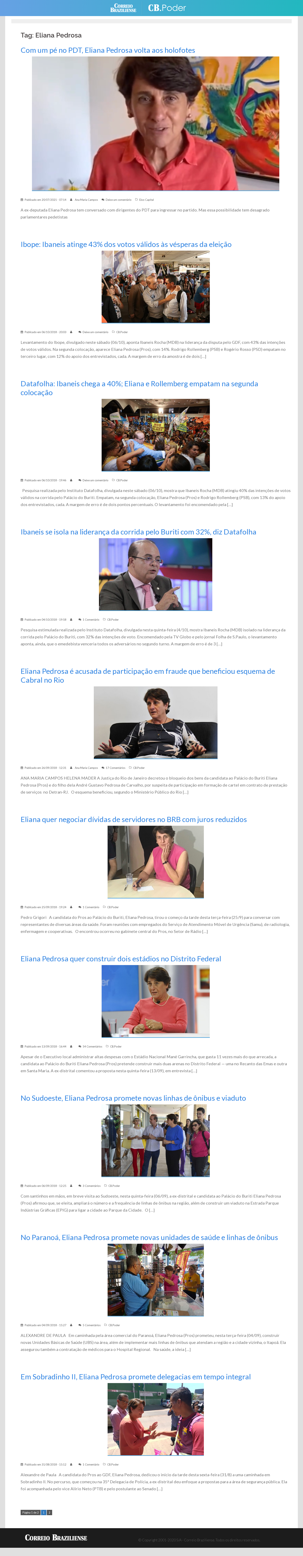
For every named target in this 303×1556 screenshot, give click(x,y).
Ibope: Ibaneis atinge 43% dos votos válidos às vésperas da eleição (126, 244)
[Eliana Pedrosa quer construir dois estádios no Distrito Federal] (156, 1001)
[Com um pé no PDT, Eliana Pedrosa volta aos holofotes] (155, 123)
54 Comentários (92, 1046)
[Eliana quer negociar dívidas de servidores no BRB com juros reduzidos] (156, 862)
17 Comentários (115, 767)
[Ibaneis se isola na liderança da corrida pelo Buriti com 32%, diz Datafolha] (155, 574)
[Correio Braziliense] (126, 7)
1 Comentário (91, 619)
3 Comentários (92, 1185)
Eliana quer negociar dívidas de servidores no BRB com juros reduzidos (134, 819)
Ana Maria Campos (86, 199)
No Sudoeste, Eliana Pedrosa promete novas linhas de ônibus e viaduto (133, 1097)
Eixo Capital (146, 199)
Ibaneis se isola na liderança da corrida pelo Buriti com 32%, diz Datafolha (138, 531)
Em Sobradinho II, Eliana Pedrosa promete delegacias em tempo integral (136, 1376)
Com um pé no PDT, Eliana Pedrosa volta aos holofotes (108, 50)
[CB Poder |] (168, 7)
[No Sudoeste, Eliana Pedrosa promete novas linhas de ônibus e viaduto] (155, 1140)
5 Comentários (92, 1325)
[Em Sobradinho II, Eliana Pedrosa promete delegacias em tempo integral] (156, 1419)
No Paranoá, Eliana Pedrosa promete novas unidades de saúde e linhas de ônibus (149, 1237)
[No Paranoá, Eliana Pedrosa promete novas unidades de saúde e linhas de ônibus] (156, 1280)
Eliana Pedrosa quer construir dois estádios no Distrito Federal (121, 958)
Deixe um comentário (119, 199)
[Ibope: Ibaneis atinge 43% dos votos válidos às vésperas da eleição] (156, 286)
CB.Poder (122, 332)
